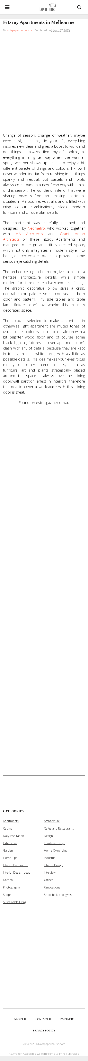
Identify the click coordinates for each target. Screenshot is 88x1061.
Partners (67, 1019)
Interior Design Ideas (16, 872)
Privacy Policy (44, 1030)
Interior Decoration (15, 865)
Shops (7, 895)
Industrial (50, 858)
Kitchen (8, 880)
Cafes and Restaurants (59, 828)
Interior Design (53, 865)
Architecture (52, 821)
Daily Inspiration (13, 836)
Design (48, 836)
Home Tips (10, 858)
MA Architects (29, 233)
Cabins (7, 828)
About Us (20, 1019)
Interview (49, 872)
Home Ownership (55, 850)
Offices (48, 880)
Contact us (43, 1019)
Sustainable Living (14, 902)
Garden (8, 850)
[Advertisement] (44, 83)
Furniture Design (54, 843)
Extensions (10, 843)
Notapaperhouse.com (20, 30)
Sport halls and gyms (58, 895)
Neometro (36, 228)
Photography (11, 887)
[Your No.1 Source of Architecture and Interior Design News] (44, 7)
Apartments (11, 821)
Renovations (52, 887)
